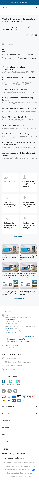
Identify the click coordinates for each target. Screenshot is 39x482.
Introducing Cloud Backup (13, 125)
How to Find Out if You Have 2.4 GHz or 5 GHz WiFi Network (18, 143)
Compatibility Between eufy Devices (17, 89)
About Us (7, 466)
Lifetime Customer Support (16, 369)
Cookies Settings (13, 473)
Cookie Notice (12, 476)
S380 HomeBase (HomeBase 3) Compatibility (14, 68)
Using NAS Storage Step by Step (15, 117)
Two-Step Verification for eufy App (16, 134)
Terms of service (26, 473)
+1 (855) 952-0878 (11, 324)
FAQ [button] (3, 49)
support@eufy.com (27, 337)
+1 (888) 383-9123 (11, 333)
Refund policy (29, 466)
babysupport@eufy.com (19, 339)
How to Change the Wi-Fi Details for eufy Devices (19, 154)
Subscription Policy (25, 476)
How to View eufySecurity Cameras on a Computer (18, 79)
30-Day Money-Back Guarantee (18, 362)
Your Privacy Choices (24, 470)
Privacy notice (9, 470)
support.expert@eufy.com (19, 342)
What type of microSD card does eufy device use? (17, 99)
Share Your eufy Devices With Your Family (19, 108)
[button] (3, 12)
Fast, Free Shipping (13, 358)
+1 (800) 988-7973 (11, 319)
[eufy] (4, 8)
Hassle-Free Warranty (14, 366)
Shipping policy (18, 466)
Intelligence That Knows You (19, 2)
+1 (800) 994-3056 (11, 328)
